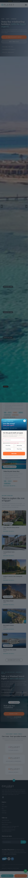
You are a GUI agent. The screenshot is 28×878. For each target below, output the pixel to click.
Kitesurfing (8, 445)
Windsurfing (19, 445)
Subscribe (14, 453)
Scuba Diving (8, 448)
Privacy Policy (20, 456)
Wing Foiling (19, 448)
